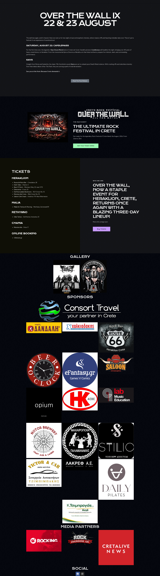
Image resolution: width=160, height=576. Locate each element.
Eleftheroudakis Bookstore (22, 192)
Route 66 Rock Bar (20, 182)
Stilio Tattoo (18, 217)
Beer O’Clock (18, 187)
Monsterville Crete (20, 194)
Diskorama (17, 189)
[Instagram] (82, 574)
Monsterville (18, 227)
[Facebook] (78, 574)
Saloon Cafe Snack (20, 196)
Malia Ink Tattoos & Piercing (23, 207)
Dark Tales (17, 185)
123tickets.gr (18, 238)
